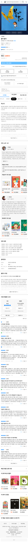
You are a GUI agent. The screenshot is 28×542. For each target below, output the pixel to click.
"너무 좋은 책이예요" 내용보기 (14, 327)
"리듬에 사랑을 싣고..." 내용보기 (14, 412)
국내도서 (3, 244)
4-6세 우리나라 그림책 (17, 246)
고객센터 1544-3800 (6, 526)
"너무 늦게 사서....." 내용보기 (14, 356)
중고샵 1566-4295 (22, 526)
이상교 (2, 43)
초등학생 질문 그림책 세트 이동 (6, 186)
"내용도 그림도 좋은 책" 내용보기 (14, 341)
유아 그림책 (11, 247)
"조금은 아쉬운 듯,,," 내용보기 (14, 455)
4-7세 (10, 249)
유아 (7, 244)
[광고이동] (23, 2)
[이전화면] (1, 2)
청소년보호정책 (19, 532)
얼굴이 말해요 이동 (15, 506)
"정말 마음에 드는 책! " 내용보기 (14, 427)
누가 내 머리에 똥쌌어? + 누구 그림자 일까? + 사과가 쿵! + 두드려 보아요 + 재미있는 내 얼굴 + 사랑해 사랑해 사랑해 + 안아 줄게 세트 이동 (6, 229)
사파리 (2, 44)
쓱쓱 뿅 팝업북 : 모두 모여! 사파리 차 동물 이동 (5, 507)
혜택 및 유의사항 (7, 311)
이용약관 (7, 532)
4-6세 (10, 246)
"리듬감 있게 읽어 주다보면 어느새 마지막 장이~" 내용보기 (14, 384)
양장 (9, 264)
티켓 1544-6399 (14, 526)
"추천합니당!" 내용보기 (14, 370)
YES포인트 (3, 58)
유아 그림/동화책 (17, 247)
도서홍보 (12, 534)
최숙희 (7, 43)
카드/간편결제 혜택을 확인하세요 (19, 66)
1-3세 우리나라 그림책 (17, 244)
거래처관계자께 (17, 533)
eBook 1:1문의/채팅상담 (13, 527)
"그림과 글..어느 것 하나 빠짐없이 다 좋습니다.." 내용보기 (14, 398)
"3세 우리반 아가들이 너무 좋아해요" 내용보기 (14, 441)
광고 (16, 534)
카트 (26, 2)
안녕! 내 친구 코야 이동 (5, 484)
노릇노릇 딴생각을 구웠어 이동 (16, 184)
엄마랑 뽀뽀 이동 (15, 483)
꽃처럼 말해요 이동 (16, 229)
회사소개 (12, 533)
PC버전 (9, 533)
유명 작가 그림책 (16, 249)
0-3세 (10, 244)
